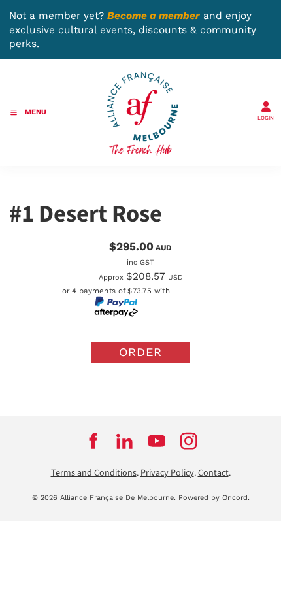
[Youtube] (156, 441)
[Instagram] (188, 441)
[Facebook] (92, 441)
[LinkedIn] (124, 441)
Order (140, 352)
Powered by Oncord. (214, 497)
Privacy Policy (167, 473)
